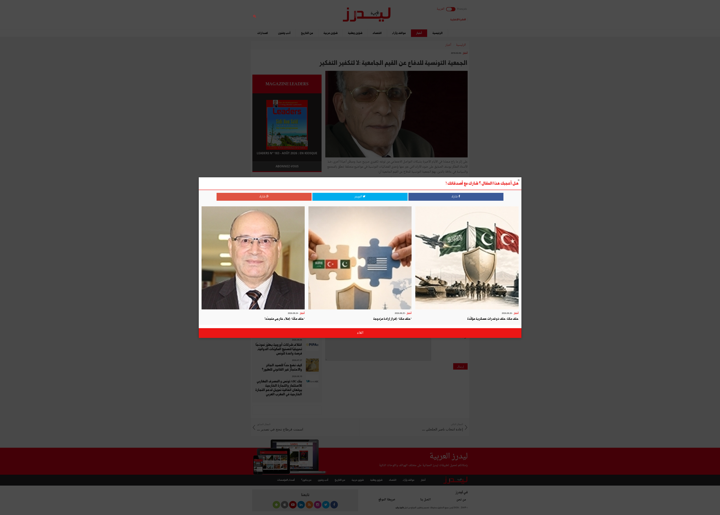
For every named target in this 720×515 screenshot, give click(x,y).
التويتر (358, 196)
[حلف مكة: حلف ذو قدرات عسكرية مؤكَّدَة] (466, 258)
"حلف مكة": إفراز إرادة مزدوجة (392, 319)
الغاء (360, 333)
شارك (455, 196)
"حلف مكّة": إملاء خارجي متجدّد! (285, 319)
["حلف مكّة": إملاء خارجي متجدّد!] (253, 258)
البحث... (319, 12)
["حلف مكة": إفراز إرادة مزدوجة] (360, 258)
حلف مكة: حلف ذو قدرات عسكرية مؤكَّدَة (493, 319)
